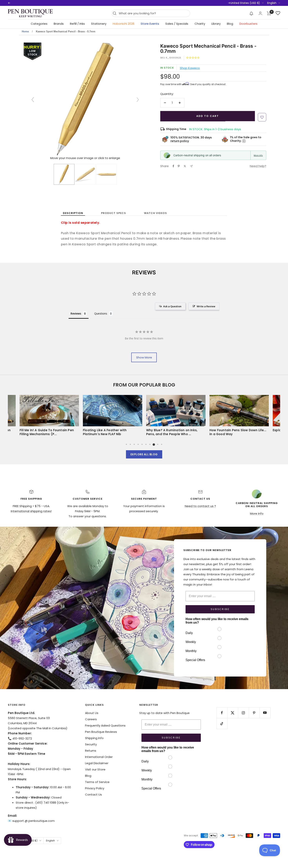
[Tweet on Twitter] (185, 166)
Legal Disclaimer (96, 763)
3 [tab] (134, 444)
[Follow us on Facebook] (221, 712)
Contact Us (93, 794)
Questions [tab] (100, 313)
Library (216, 24)
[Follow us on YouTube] (265, 712)
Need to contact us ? (200, 506)
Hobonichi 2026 (123, 24)
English (271, 3)
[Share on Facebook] (173, 166)
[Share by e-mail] (191, 166)
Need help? (258, 166)
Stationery (98, 24)
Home (25, 31)
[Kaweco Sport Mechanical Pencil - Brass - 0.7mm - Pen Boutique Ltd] (64, 174)
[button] (251, 13)
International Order (99, 757)
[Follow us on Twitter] (232, 712)
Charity (200, 24)
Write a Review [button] (206, 306)
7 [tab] (150, 444)
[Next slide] (138, 100)
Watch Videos (155, 213)
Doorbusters (248, 24)
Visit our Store (95, 769)
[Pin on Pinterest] (179, 166)
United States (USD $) (245, 3)
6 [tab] (146, 444)
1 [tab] (126, 444)
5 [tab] (142, 444)
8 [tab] (154, 444)
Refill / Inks (77, 24)
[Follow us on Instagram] (243, 712)
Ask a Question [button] (172, 306)
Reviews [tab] (76, 313)
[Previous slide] (33, 100)
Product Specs (113, 213)
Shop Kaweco (190, 68)
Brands (59, 24)
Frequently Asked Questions (105, 725)
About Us (91, 713)
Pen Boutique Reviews (101, 732)
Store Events (150, 24)
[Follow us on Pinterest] (254, 712)
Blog (230, 24)
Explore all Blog (144, 454)
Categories (39, 24)
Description (73, 213)
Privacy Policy (94, 788)
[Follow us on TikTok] (221, 723)
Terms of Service (97, 782)
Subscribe (220, 609)
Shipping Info (94, 738)
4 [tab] (138, 444)
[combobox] (153, 13)
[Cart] (269, 13)
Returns (90, 750)
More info (258, 155)
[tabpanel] (176, 416)
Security (91, 744)
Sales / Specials (176, 24)
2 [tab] (130, 444)
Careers (91, 719)
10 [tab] (162, 444)
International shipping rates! (31, 511)
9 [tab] (158, 444)
